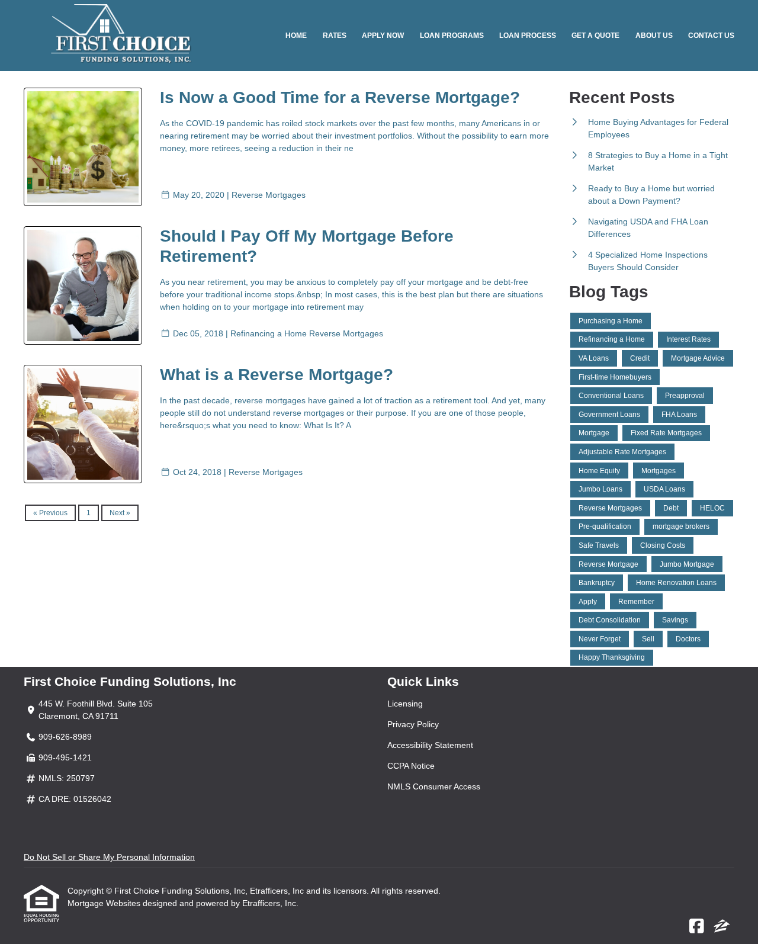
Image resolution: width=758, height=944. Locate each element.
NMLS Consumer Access (433, 786)
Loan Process (527, 35)
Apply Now (383, 35)
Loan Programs (452, 35)
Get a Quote (595, 35)
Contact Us (711, 35)
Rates (334, 35)
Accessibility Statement (430, 745)
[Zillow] (722, 927)
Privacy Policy (413, 724)
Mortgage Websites (105, 903)
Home (296, 35)
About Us (654, 35)
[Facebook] (696, 927)
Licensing (405, 703)
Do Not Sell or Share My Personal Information (109, 857)
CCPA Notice (411, 765)
